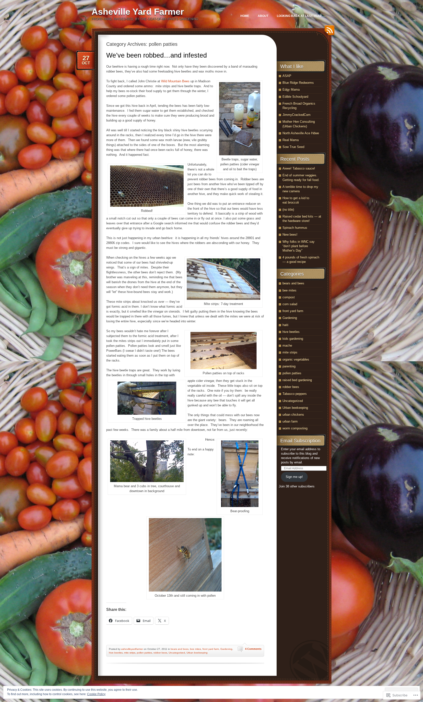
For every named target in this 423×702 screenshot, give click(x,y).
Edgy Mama (291, 89)
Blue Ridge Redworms (298, 83)
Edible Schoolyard (295, 96)
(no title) (288, 209)
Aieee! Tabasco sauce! (298, 168)
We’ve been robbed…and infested (156, 55)
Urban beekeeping (197, 652)
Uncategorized (177, 652)
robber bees (160, 652)
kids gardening (292, 338)
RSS (328, 32)
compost (288, 297)
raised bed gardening (297, 380)
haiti (285, 325)
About (263, 16)
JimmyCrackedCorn (296, 115)
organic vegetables (295, 359)
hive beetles (116, 652)
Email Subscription (300, 440)
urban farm (290, 421)
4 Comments (253, 648)
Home (244, 16)
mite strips (129, 652)
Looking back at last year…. (301, 16)
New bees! (289, 234)
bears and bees (179, 649)
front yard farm (210, 649)
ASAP (286, 76)
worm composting (294, 428)
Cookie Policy (96, 694)
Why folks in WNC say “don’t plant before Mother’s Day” (298, 246)
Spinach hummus (294, 228)
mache (287, 345)
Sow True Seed (293, 147)
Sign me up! (294, 477)
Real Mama (290, 140)
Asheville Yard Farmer (138, 12)
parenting (288, 366)
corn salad (289, 304)
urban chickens (293, 414)
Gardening (226, 649)
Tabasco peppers (294, 394)
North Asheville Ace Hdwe (300, 133)
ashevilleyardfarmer (132, 649)
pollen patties (144, 652)
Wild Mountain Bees (175, 81)
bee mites (195, 649)
